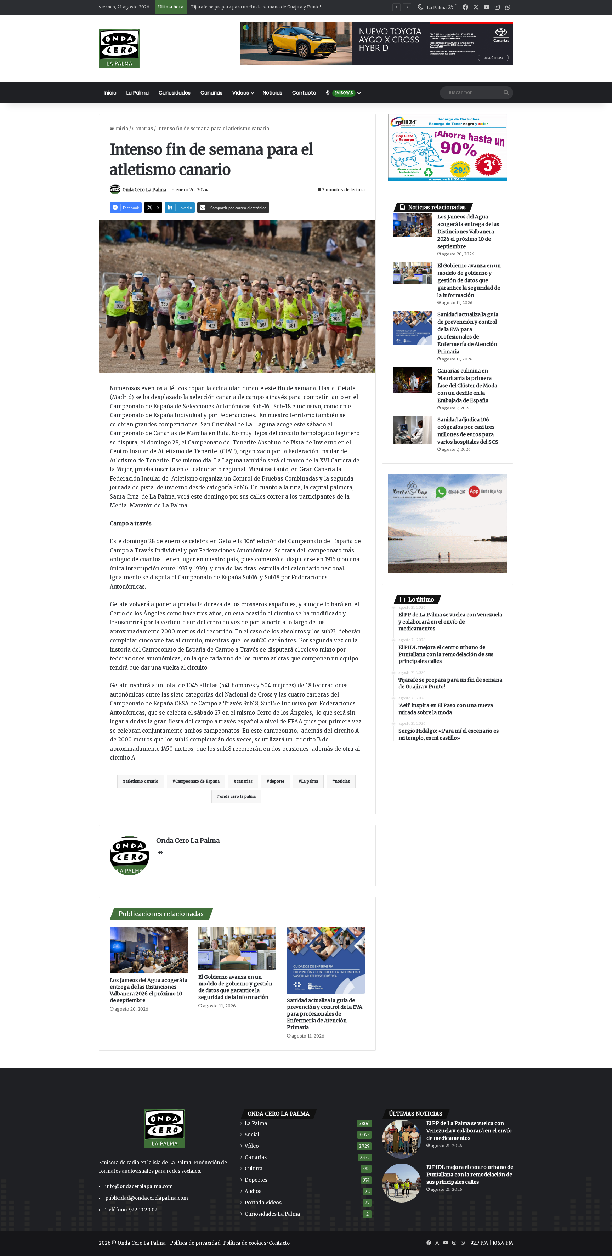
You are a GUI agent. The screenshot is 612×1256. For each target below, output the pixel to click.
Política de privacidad (195, 1243)
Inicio (110, 92)
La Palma (137, 92)
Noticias (272, 92)
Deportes (256, 1180)
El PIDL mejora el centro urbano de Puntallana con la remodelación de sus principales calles (469, 1174)
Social (252, 1135)
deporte (277, 781)
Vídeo (252, 1146)
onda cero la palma (238, 796)
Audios (253, 1191)
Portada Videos (263, 1203)
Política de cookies (244, 1243)
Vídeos (240, 92)
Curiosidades (175, 92)
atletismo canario (142, 781)
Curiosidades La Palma (272, 1214)
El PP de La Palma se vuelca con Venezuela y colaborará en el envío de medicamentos (469, 1130)
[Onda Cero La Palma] (119, 48)
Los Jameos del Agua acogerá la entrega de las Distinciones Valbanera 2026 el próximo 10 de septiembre (148, 990)
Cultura (253, 1169)
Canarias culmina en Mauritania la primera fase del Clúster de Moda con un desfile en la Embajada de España (467, 386)
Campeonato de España (197, 781)
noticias (342, 781)
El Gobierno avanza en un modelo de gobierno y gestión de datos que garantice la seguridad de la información (235, 987)
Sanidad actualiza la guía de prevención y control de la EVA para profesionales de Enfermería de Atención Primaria (324, 1013)
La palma (309, 781)
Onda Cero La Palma (144, 189)
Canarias (211, 92)
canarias (245, 781)
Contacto (304, 92)
